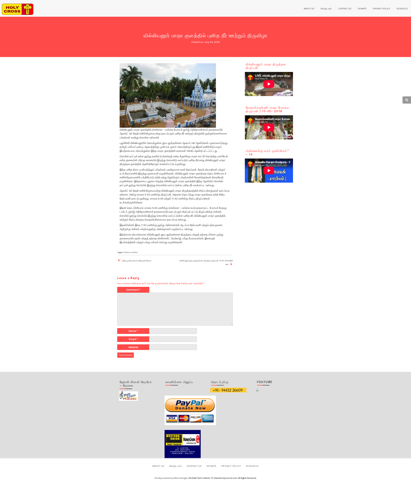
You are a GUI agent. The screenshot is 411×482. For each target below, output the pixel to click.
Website (133, 347)
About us (309, 8)
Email (133, 339)
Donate (362, 8)
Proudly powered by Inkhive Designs (171, 478)
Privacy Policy (381, 8)
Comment (133, 289)
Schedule (402, 8)
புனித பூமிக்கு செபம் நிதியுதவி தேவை (136, 261)
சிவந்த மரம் (326, 8)
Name (133, 330)
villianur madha (130, 252)
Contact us (344, 8)
